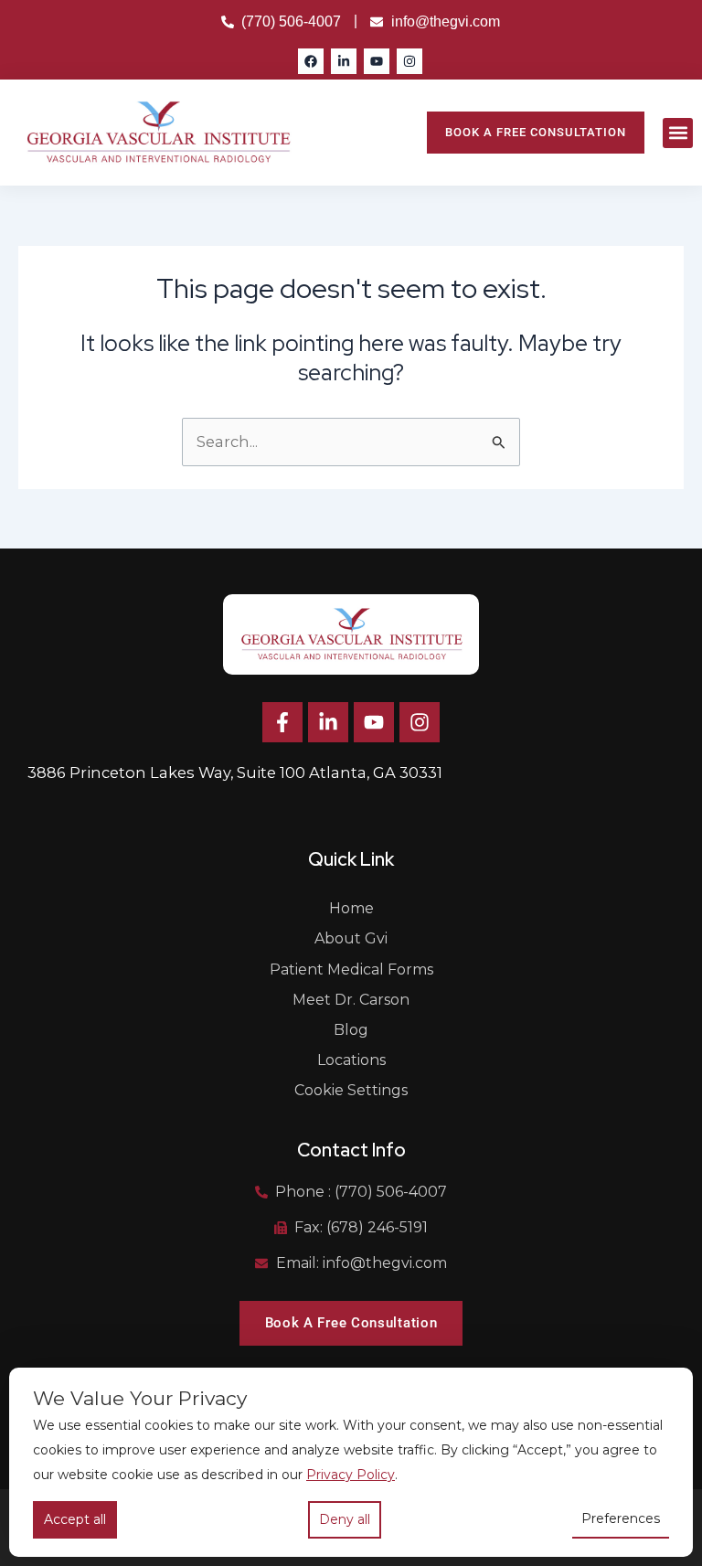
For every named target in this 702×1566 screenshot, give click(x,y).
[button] (678, 133)
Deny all (344, 1519)
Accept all (75, 1519)
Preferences (620, 1518)
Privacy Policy (350, 1474)
